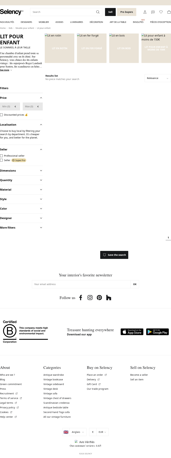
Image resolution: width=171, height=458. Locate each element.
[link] (11, 12)
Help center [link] (8, 416)
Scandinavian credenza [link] (56, 402)
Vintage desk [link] (50, 388)
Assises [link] (59, 21)
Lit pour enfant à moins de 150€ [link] (156, 48)
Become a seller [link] (139, 374)
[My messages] (153, 12)
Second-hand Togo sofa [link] (56, 412)
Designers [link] (26, 21)
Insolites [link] (138, 21)
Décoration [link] (96, 21)
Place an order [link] (97, 374)
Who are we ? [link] (7, 374)
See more (4, 70)
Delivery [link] (93, 379)
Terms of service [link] (11, 398)
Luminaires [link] (76, 21)
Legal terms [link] (8, 402)
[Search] (98, 12)
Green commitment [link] (11, 384)
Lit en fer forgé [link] (91, 48)
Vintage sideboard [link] (53, 384)
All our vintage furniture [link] (57, 416)
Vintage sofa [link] (50, 393)
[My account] (145, 12)
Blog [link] (2, 379)
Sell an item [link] (136, 379)
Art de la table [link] (118, 21)
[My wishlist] (161, 12)
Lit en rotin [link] (59, 48)
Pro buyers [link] (126, 11)
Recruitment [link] (9, 393)
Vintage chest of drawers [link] (57, 398)
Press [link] (3, 388)
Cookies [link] (6, 412)
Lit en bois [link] (124, 48)
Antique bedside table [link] (55, 407)
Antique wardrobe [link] (53, 374)
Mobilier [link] (44, 21)
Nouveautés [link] (7, 21)
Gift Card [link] (94, 384)
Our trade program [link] (97, 388)
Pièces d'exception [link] (160, 21)
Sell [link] (110, 11)
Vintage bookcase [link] (53, 379)
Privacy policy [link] (9, 407)
